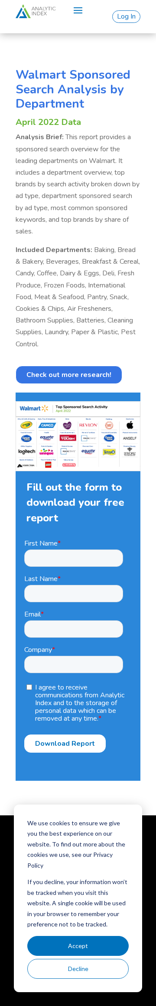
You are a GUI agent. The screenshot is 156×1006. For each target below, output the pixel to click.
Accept (78, 945)
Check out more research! (68, 375)
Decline (78, 968)
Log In (126, 16)
